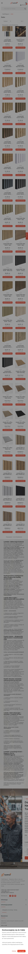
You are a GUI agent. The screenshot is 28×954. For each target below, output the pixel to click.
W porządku (21, 951)
